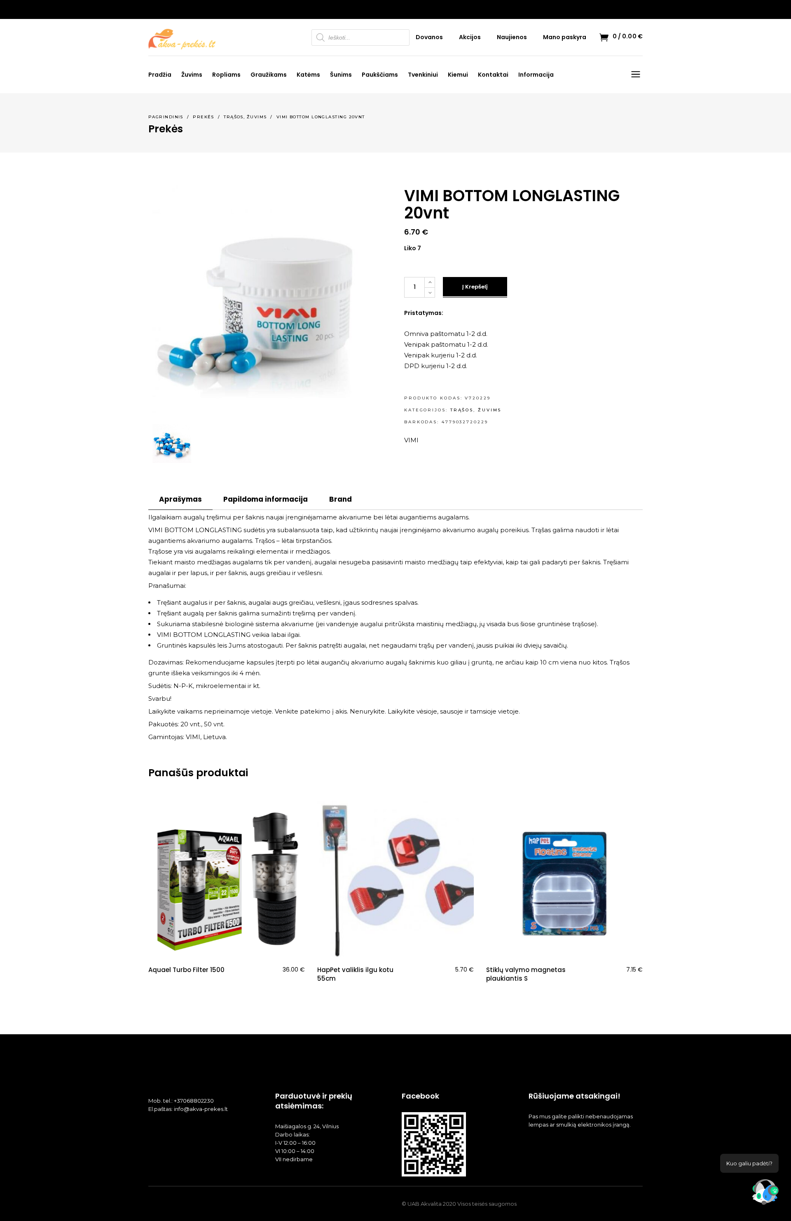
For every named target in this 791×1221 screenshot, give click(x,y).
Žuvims (257, 117)
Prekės (203, 117)
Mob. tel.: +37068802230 (181, 1100)
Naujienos (512, 37)
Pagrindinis (165, 117)
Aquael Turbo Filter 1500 (186, 969)
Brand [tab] (340, 499)
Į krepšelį (475, 287)
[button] (765, 1194)
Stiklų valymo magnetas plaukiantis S (526, 974)
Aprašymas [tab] (180, 499)
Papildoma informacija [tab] (265, 499)
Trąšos (233, 117)
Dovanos (429, 37)
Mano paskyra (564, 37)
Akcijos (470, 37)
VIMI (411, 440)
